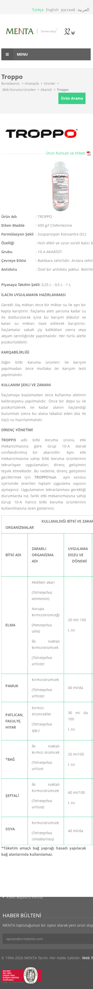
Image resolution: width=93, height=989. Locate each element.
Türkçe (38, 9)
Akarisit (46, 89)
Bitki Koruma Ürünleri (19, 89)
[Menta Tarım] (46, 31)
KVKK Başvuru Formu (24, 897)
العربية (83, 9)
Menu (22, 54)
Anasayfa (32, 83)
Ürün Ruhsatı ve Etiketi (66, 153)
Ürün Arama (72, 98)
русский (68, 9)
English (52, 9)
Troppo (62, 89)
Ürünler (49, 83)
